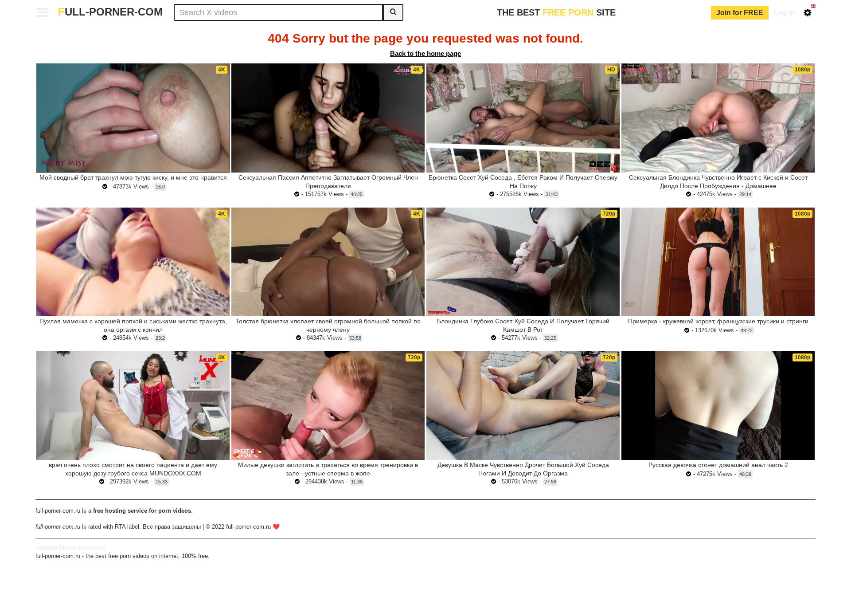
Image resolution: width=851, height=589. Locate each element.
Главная (46, 547)
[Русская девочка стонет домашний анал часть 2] (718, 405)
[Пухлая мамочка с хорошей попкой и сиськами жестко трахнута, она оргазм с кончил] (133, 262)
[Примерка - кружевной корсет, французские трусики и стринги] (718, 262)
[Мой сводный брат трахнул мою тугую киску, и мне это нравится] (133, 117)
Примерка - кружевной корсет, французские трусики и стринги (718, 321)
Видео (67, 547)
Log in (784, 12)
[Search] (393, 12)
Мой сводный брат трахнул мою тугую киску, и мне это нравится (133, 177)
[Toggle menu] (42, 12)
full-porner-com (110, 12)
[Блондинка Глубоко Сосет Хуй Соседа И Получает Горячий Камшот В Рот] (523, 262)
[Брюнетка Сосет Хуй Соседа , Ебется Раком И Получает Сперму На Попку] (523, 117)
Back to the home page (425, 53)
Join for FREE (739, 12)
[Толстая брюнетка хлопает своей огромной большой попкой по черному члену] (328, 262)
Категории (91, 547)
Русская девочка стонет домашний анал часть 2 (718, 464)
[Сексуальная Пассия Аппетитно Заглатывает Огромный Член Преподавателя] (328, 117)
